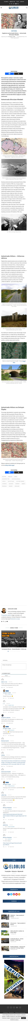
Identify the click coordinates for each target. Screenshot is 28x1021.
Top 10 (17, 1)
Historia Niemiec (20, 481)
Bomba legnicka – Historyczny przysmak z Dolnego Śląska (17, 947)
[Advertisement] (14, 55)
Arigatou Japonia (11, 730)
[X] (18, 74)
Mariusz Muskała (11, 826)
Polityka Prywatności (20, 1012)
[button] (2, 641)
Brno (15, 476)
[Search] (26, 8)
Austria (4, 476)
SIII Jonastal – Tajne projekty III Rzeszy (17, 924)
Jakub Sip (10, 809)
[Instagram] (13, 3)
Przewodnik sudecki (6, 615)
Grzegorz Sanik (11, 36)
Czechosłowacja (16, 479)
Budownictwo (5, 479)
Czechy (4, 481)
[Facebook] (9, 74)
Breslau (10, 476)
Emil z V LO (10, 694)
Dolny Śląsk (11, 481)
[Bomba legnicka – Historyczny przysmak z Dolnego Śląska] (5, 948)
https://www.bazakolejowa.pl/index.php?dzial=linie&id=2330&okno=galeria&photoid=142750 (14, 816)
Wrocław (17, 486)
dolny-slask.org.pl (9, 465)
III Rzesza (4, 483)
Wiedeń (10, 486)
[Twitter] (11, 3)
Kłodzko (11, 483)
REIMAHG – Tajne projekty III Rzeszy (17, 916)
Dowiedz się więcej (14, 1019)
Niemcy (23, 483)
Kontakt (22, 1)
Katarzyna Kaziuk (11, 785)
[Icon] (5, 917)
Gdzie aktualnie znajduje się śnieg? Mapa (17, 931)
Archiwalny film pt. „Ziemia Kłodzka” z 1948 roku (14, 649)
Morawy (17, 483)
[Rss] (20, 1007)
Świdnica (4, 486)
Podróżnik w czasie (15, 619)
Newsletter (12, 1)
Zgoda (23, 1018)
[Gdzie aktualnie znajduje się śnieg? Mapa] (5, 932)
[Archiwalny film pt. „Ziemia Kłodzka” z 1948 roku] (14, 639)
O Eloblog (6, 1)
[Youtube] (15, 3)
